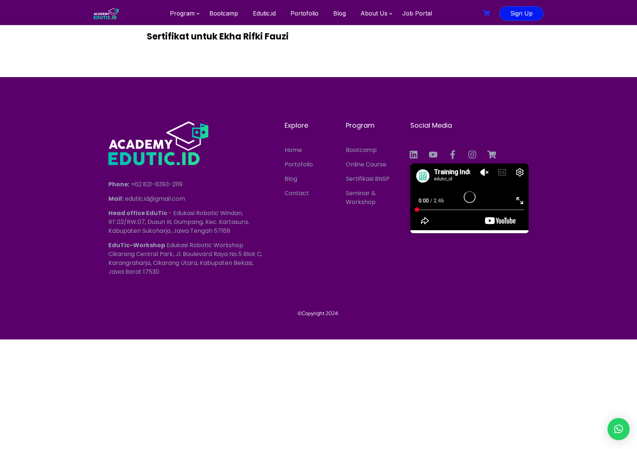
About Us (374, 13)
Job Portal (417, 13)
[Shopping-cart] (492, 154)
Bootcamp (223, 13)
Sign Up (521, 13)
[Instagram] (472, 154)
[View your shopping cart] (487, 13)
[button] (619, 429)
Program (182, 13)
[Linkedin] (413, 154)
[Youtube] (433, 154)
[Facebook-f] (453, 154)
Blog (339, 13)
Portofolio (304, 13)
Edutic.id (264, 13)
